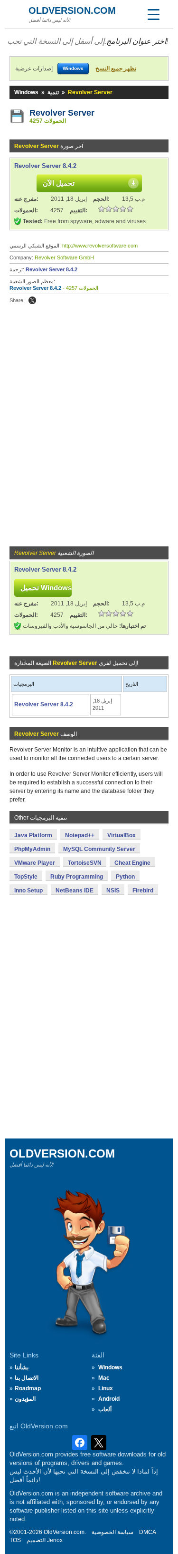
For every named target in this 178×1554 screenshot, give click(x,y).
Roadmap (28, 1388)
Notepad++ (79, 835)
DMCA (147, 1532)
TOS (15, 1540)
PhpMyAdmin (32, 849)
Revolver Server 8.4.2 (45, 165)
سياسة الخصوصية (112, 1532)
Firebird (142, 890)
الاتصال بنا (26, 1378)
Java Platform (33, 835)
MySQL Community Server (99, 849)
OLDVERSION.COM (72, 10)
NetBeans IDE (75, 890)
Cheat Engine (132, 863)
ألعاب (105, 1409)
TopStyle (25, 876)
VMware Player (34, 863)
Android (109, 1399)
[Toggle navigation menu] (153, 14)
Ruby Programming (76, 876)
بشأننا (21, 1367)
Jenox (55, 1540)
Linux (105, 1388)
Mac (104, 1378)
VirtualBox (121, 835)
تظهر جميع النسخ (115, 68)
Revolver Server (61, 113)
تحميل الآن (59, 183)
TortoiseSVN (85, 863)
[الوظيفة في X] (32, 300)
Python (125, 876)
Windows (26, 92)
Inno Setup (28, 890)
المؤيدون (25, 1399)
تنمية (53, 92)
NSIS (113, 890)
